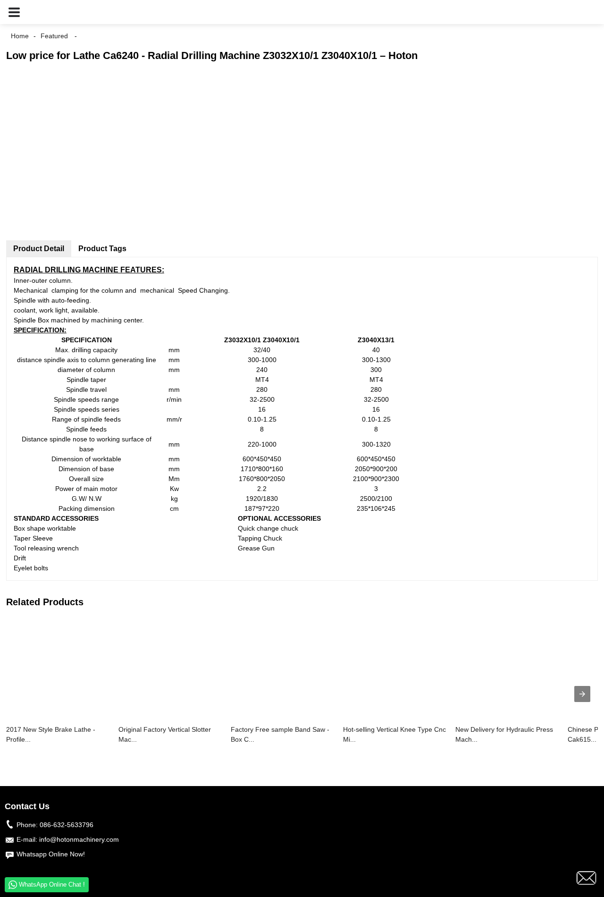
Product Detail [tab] (38, 249)
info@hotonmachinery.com (79, 839)
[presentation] (582, 694)
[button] (14, 12)
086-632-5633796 (66, 825)
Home (20, 36)
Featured (54, 36)
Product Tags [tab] (102, 249)
